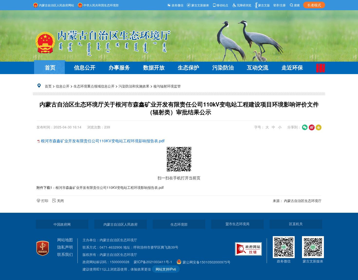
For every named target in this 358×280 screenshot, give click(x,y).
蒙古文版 (264, 5)
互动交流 (257, 67)
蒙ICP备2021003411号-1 (154, 261)
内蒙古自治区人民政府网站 (56, 5)
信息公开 (84, 67)
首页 (50, 67)
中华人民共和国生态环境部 (101, 5)
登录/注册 (279, 5)
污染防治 (223, 67)
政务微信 (177, 5)
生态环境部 (179, 224)
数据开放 (154, 67)
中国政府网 (62, 224)
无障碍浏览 (244, 5)
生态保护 (188, 67)
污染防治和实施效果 (134, 86)
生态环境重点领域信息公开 (94, 86)
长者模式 (314, 4)
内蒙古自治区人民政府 (121, 224)
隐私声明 (65, 247)
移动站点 (222, 5)
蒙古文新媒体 (200, 5)
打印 (44, 200)
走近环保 (292, 67)
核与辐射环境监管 (167, 86)
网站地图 (65, 239)
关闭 (60, 200)
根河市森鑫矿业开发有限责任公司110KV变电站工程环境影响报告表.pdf (102, 141)
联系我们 (65, 254)
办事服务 (119, 67)
